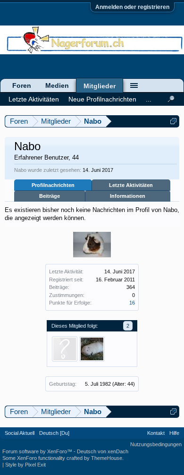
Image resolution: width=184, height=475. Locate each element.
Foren (21, 85)
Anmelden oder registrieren (132, 7)
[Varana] (92, 349)
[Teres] (64, 349)
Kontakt (156, 433)
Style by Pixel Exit (25, 464)
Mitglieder (100, 86)
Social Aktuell (19, 433)
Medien (57, 85)
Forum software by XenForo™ (38, 451)
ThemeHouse (106, 458)
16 (132, 302)
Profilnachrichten (53, 185)
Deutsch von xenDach (102, 451)
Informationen (127, 196)
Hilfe (174, 433)
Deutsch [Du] (54, 433)
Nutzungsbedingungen (156, 444)
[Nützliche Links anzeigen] (173, 121)
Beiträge (49, 196)
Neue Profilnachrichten (102, 99)
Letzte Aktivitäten (131, 185)
